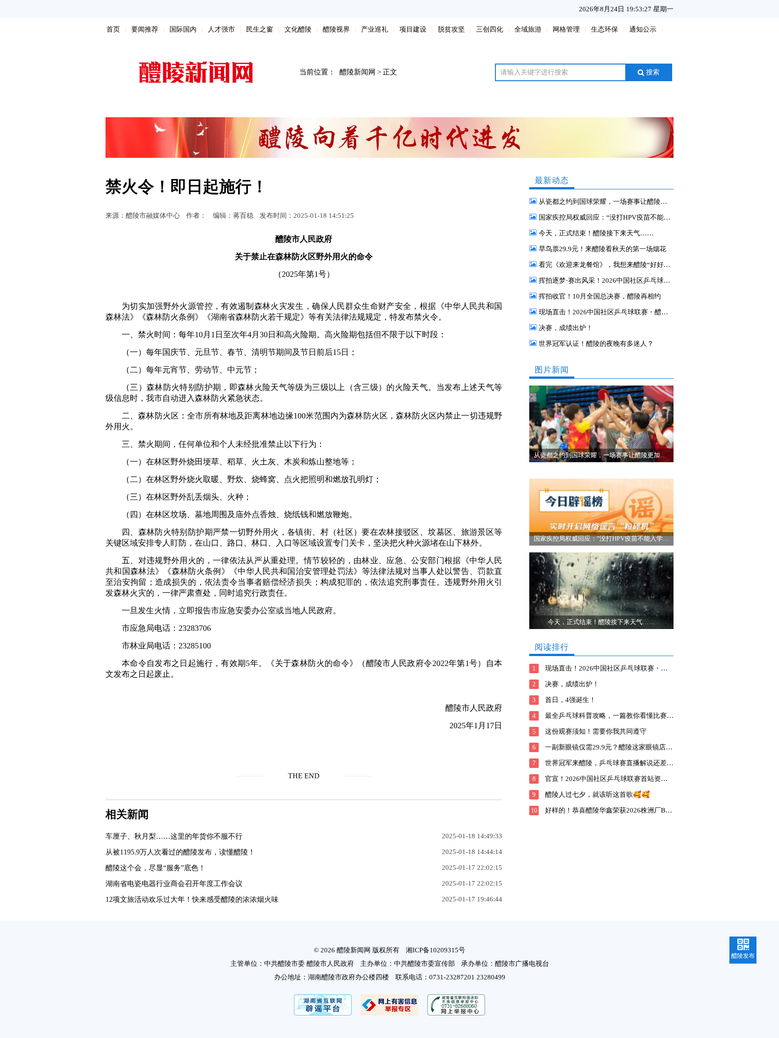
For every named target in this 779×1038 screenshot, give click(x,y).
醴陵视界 (336, 29)
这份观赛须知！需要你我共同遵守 (595, 731)
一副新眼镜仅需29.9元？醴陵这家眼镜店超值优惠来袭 (625, 747)
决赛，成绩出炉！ (566, 327)
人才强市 (221, 29)
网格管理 (566, 29)
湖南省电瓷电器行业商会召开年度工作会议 (174, 883)
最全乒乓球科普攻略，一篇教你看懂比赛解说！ (616, 715)
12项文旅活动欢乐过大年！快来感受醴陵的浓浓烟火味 (192, 899)
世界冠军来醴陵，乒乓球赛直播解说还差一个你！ (619, 763)
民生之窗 (259, 29)
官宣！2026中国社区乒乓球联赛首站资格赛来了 (616, 778)
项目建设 (412, 29)
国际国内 (183, 29)
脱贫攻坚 (451, 29)
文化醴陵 (298, 29)
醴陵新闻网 (357, 72)
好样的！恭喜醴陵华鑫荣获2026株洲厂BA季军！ (618, 810)
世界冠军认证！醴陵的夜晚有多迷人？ (596, 343)
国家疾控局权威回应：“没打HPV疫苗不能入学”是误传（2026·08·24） (643, 217)
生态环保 (604, 29)
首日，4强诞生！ (570, 699)
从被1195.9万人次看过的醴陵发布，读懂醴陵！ (180, 852)
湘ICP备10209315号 (435, 950)
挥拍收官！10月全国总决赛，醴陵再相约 (600, 296)
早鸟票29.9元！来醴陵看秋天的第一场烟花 (602, 249)
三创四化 (489, 29)
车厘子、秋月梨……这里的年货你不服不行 (174, 836)
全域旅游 (527, 29)
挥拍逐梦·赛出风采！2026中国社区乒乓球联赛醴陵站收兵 (625, 280)
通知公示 (642, 29)
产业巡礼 (374, 29)
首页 (113, 29)
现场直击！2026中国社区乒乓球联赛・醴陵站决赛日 (617, 312)
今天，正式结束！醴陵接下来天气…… (596, 233)
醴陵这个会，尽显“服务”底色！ (155, 868)
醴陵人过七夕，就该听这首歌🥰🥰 (597, 794)
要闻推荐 (144, 29)
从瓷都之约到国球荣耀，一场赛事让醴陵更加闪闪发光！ (623, 201)
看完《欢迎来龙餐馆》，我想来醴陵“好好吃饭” (609, 264)
